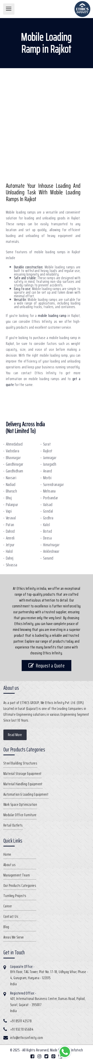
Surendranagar (53, 484)
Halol (9, 551)
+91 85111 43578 (21, 1021)
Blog (6, 927)
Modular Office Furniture (20, 815)
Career (7, 906)
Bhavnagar (13, 457)
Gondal (48, 511)
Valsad (47, 504)
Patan (10, 524)
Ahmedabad (14, 444)
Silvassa (11, 564)
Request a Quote (50, 665)
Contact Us (10, 916)
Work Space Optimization (20, 804)
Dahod (10, 531)
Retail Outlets (13, 825)
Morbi (47, 477)
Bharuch (11, 491)
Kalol (46, 524)
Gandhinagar (14, 464)
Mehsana (49, 491)
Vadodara (12, 450)
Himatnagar (51, 544)
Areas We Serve (13, 937)
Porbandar (50, 497)
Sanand (48, 558)
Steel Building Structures (20, 763)
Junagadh (49, 464)
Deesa (47, 537)
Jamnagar (49, 457)
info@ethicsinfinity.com (26, 1038)
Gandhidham (14, 470)
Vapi (9, 511)
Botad (47, 531)
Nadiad (11, 484)
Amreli (10, 537)
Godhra (48, 517)
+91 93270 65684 (21, 1029)
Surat (47, 444)
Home (7, 854)
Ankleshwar (51, 551)
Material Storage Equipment (22, 773)
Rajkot (47, 450)
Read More (15, 735)
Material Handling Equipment (23, 784)
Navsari (11, 477)
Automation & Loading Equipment (26, 794)
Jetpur (10, 544)
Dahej (10, 558)
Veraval (11, 517)
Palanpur (12, 504)
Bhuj (9, 497)
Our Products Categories (19, 885)
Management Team (16, 875)
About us (9, 865)
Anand (47, 470)
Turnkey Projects (14, 895)
